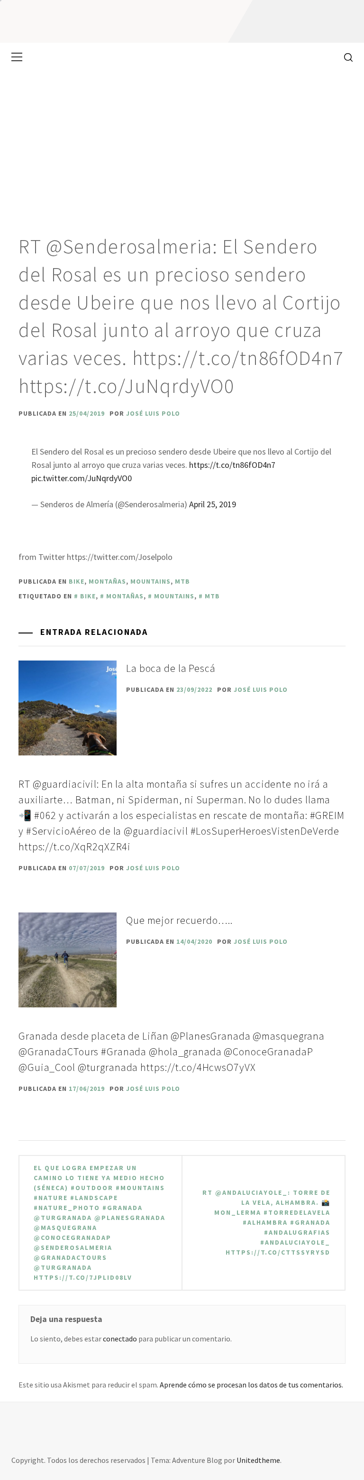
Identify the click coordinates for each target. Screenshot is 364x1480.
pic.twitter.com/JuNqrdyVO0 (81, 478)
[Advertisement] (182, 142)
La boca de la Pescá (171, 668)
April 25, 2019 (212, 504)
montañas (107, 581)
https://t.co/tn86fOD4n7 (232, 464)
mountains (150, 581)
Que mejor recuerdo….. (179, 920)
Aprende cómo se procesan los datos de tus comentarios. (251, 1384)
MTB (212, 596)
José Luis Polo (153, 413)
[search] (345, 57)
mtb (182, 581)
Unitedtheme (258, 1460)
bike (76, 581)
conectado (120, 1338)
